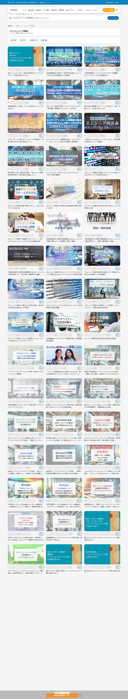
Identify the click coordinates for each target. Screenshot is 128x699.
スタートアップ (107, 501)
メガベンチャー (28, 401)
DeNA (17, 69)
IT (85, 69)
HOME (10, 26)
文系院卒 (61, 235)
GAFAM (64, 368)
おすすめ (13, 40)
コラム (18, 26)
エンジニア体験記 (100, 69)
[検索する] (117, 10)
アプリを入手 (114, 18)
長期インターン (89, 501)
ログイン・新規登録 (109, 10)
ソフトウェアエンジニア (27, 69)
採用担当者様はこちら (111, 2)
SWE (70, 69)
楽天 (70, 567)
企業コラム (33, 40)
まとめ (48, 235)
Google (10, 501)
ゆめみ (109, 567)
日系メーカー (88, 169)
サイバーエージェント (22, 434)
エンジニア (11, 69)
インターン (49, 368)
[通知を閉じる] (31, 14)
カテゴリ (23, 40)
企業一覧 (44, 40)
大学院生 (54, 235)
